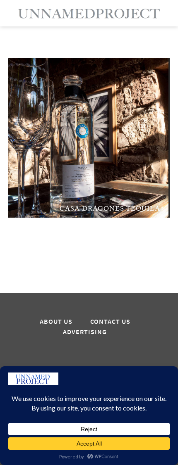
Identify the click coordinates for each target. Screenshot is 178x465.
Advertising (85, 332)
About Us (56, 322)
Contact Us (110, 322)
